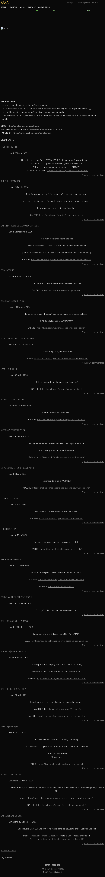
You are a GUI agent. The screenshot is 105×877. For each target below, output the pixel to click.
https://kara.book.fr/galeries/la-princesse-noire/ (61, 518)
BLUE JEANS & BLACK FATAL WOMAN (17, 338)
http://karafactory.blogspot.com (23, 126)
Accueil (4, 7)
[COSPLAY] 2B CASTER (11, 774)
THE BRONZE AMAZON (11, 559)
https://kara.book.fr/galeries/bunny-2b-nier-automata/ (61, 678)
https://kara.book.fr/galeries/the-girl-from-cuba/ (61, 215)
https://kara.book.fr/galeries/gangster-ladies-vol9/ (61, 839)
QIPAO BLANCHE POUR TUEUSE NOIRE (17, 468)
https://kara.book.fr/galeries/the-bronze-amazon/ (61, 579)
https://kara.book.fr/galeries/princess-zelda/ (61, 549)
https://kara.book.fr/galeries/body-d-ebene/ (60, 290)
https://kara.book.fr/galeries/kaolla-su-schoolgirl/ (61, 764)
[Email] (58, 865)
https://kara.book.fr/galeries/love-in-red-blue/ (67, 170)
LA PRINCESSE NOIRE (10, 498)
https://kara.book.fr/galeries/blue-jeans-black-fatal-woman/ (61, 358)
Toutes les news (8, 850)
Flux (53, 865)
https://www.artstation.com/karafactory (42, 129)
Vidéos (22, 7)
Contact (32, 7)
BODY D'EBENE (7, 270)
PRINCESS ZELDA (8, 529)
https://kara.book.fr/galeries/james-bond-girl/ (61, 389)
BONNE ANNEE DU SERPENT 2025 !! (16, 597)
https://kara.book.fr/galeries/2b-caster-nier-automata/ (61, 805)
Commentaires (44, 7)
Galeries (13, 7)
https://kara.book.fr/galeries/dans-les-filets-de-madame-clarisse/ (61, 259)
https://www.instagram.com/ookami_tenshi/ (47, 798)
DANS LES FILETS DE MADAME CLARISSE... (20, 225)
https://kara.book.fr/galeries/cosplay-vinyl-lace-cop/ (61, 419)
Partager (8, 858)
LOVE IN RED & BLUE (10, 147)
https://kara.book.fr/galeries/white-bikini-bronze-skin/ (61, 716)
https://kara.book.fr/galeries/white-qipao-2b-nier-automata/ (61, 641)
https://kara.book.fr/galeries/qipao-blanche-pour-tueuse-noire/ (61, 488)
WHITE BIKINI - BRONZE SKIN (13, 689)
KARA (5, 3)
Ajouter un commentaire (93, 175)
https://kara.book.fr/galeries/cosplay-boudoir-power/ (61, 328)
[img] (3, 858)
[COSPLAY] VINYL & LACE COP (14, 399)
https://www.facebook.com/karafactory (32, 133)
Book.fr (59, 872)
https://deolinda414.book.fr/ (61, 586)
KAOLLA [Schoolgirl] (9, 726)
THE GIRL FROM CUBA (10, 181)
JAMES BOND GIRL (9, 369)
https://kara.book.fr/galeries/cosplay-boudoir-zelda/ (60, 457)
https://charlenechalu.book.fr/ (44, 836)
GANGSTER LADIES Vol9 (11, 815)
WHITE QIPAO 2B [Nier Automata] (15, 621)
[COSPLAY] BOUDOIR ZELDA (13, 430)
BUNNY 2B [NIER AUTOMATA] (13, 651)
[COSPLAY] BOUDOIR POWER (13, 301)
